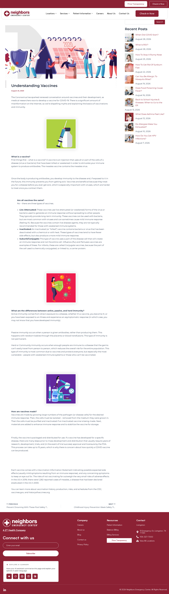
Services (64, 13)
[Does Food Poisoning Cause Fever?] (129, 91)
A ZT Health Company (14, 530)
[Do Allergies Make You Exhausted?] (129, 127)
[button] (158, 4)
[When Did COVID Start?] (129, 37)
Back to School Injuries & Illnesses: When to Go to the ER (148, 102)
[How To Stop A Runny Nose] (129, 57)
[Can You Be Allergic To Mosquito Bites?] (129, 79)
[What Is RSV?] (129, 47)
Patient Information (82, 13)
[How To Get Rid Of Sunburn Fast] (129, 67)
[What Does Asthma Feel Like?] (129, 117)
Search (159, 22)
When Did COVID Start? (147, 35)
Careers (100, 13)
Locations (50, 13)
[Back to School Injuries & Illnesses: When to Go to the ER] (129, 102)
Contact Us (124, 13)
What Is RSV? (141, 45)
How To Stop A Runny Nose (148, 55)
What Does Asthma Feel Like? (149, 114)
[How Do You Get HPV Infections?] (129, 138)
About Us (111, 13)
